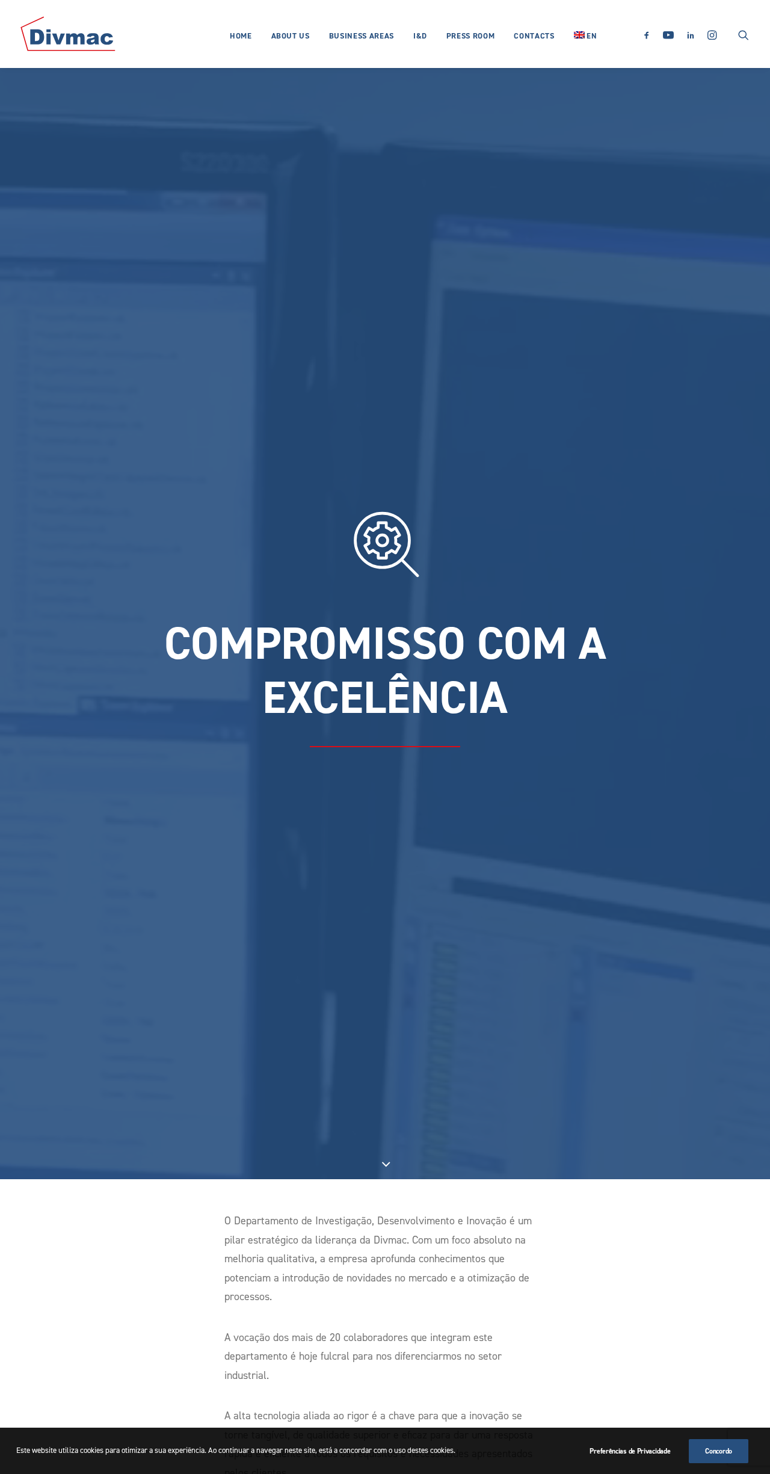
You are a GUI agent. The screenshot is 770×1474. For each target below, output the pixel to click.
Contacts (534, 36)
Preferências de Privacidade (630, 1451)
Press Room (470, 36)
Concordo (718, 1451)
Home (241, 36)
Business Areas (361, 36)
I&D (420, 36)
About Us (290, 36)
